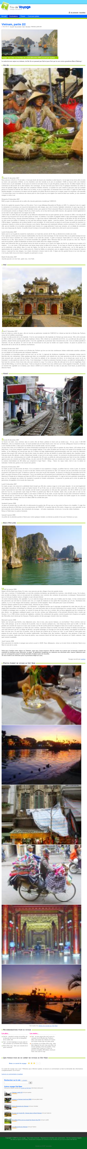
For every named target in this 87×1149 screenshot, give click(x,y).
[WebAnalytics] (43, 1143)
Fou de (8, 5)
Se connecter (74, 12)
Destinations (13, 16)
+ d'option (24, 1080)
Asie (23, 26)
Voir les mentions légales (74, 1138)
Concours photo (33, 16)
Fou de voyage (21, 1138)
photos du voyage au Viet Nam (48, 1026)
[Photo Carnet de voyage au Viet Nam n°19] (43, 174)
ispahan (83, 659)
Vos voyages (18, 26)
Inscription (82, 12)
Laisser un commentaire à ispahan (12, 1074)
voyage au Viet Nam (26, 1088)
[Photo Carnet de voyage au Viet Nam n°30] (42, 327)
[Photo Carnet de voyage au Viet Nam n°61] (43, 436)
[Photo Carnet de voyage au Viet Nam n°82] (42, 585)
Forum (23, 16)
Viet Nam (28, 26)
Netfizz (26, 1139)
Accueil (3, 16)
